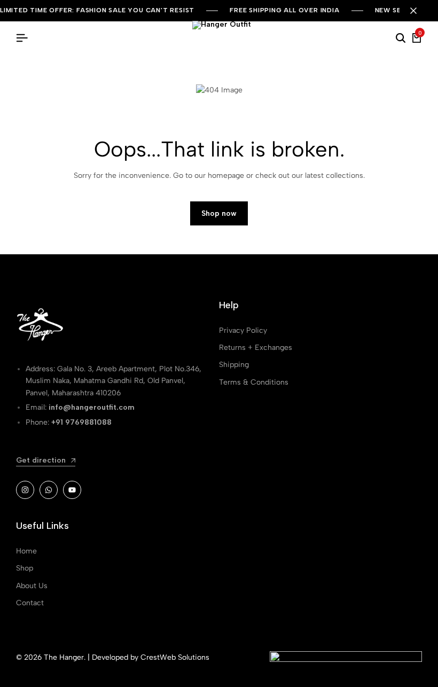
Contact (30, 602)
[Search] (401, 38)
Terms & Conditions (253, 382)
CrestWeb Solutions (174, 657)
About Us (32, 585)
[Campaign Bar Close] (419, 10)
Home (26, 551)
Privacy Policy (243, 330)
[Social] (25, 490)
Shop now (219, 213)
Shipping (234, 364)
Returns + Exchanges (255, 347)
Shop (24, 568)
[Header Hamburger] (22, 38)
